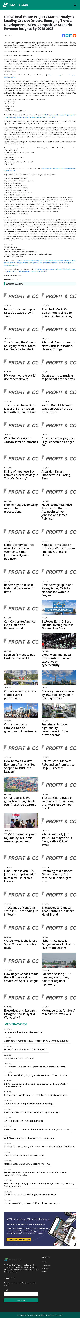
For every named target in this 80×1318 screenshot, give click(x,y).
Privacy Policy (46, 1265)
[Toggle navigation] (75, 4)
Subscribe (21, 1300)
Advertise (45, 1268)
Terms (44, 1262)
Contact (44, 1271)
